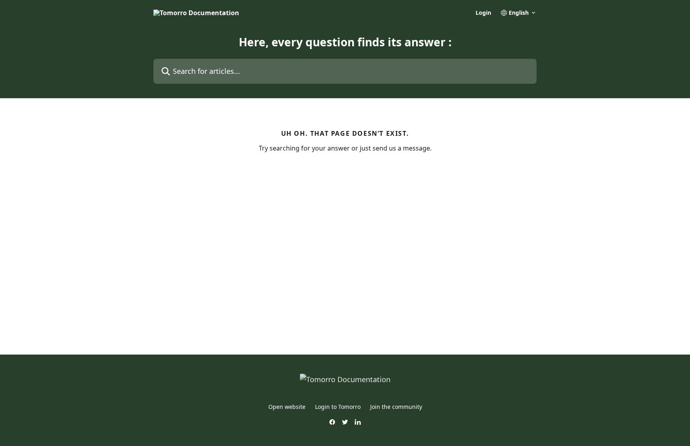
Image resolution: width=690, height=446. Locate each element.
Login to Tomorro (338, 406)
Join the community (396, 406)
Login (483, 13)
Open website (286, 406)
